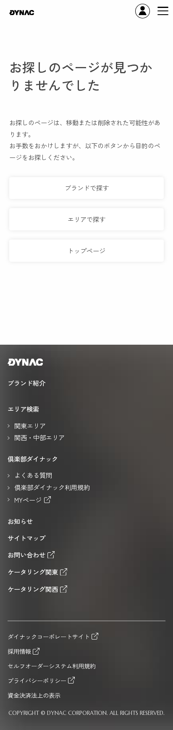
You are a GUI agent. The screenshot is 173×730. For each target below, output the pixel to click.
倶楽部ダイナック (33, 459)
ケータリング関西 (33, 589)
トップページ (86, 250)
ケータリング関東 (33, 572)
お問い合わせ (26, 555)
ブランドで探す (87, 187)
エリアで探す (86, 219)
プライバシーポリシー (37, 680)
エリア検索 (23, 409)
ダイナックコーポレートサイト (49, 636)
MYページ (28, 500)
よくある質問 (33, 475)
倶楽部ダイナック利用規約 (52, 487)
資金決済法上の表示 (34, 695)
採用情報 (19, 651)
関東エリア (30, 426)
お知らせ (20, 521)
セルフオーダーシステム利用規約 (52, 666)
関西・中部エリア (39, 437)
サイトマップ (26, 538)
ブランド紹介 (26, 383)
